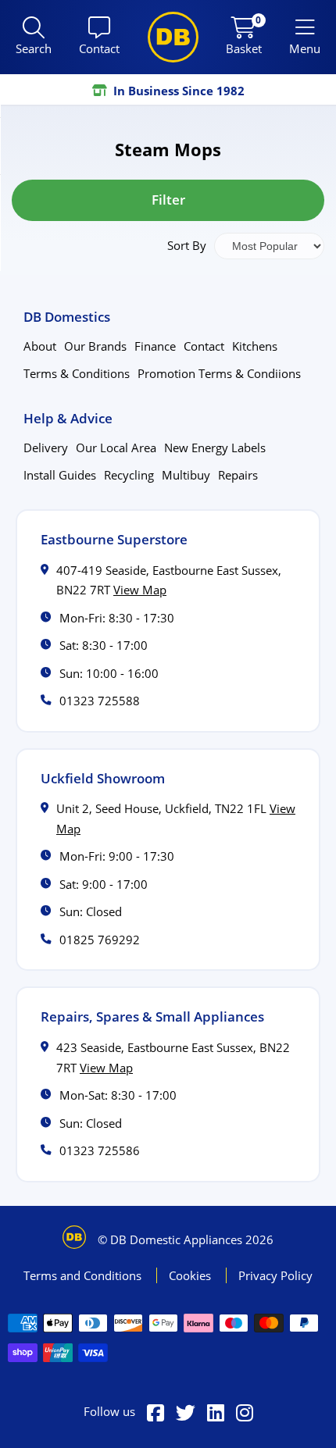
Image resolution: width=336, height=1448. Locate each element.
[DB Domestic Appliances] (173, 37)
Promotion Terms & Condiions (219, 373)
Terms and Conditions (84, 1275)
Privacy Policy (275, 1275)
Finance (155, 346)
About (39, 346)
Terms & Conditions (76, 373)
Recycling (129, 475)
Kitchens (254, 346)
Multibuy (186, 475)
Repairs (238, 475)
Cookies (191, 1275)
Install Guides (59, 475)
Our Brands (95, 346)
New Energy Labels (215, 447)
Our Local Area (116, 447)
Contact (204, 346)
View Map (139, 589)
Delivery (45, 447)
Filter (168, 200)
